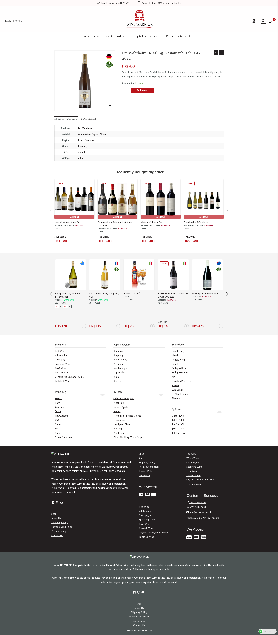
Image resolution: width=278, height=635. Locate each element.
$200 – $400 (178, 420)
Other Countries (63, 437)
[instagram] (58, 502)
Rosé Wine (60, 368)
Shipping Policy (59, 522)
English (8, 21)
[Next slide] (227, 211)
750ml (81, 152)
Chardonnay (119, 420)
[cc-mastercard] (148, 494)
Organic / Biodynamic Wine (69, 377)
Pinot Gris (118, 433)
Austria (58, 428)
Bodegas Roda (179, 368)
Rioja (116, 377)
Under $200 (178, 415)
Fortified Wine (62, 381)
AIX (173, 377)
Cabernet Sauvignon (123, 398)
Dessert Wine (62, 372)
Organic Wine (99, 134)
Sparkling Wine (63, 364)
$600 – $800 (178, 428)
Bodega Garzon (180, 372)
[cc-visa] (142, 494)
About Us (56, 518)
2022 (80, 158)
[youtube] (62, 502)
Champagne (61, 359)
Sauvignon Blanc (121, 424)
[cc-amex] (154, 494)
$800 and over (179, 433)
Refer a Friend (88, 119)
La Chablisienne (180, 394)
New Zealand (61, 415)
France (58, 398)
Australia (59, 407)
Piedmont (118, 364)
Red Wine (60, 351)
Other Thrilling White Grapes (128, 437)
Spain (58, 411)
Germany (89, 140)
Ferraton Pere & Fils (182, 381)
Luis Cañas (177, 389)
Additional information (66, 119)
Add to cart (142, 90)
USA (57, 420)
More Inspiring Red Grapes (127, 415)
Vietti (175, 355)
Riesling (82, 146)
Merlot (116, 411)
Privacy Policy (58, 531)
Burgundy (118, 355)
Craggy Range (179, 359)
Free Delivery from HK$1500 (114, 3)
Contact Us (57, 535)
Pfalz (81, 140)
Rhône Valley (120, 359)
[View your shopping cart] (271, 21)
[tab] (66, 119)
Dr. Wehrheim (85, 128)
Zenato (175, 364)
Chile (58, 424)
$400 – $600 (178, 424)
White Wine (84, 134)
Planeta (176, 398)
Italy (57, 402)
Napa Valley (119, 372)
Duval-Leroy (178, 351)
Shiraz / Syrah (120, 407)
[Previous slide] (50, 211)
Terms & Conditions (61, 526)
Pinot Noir (118, 402)
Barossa (117, 381)
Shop (53, 514)
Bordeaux (118, 351)
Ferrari (175, 385)
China (58, 433)
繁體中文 (19, 21)
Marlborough (120, 368)
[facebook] (53, 502)
